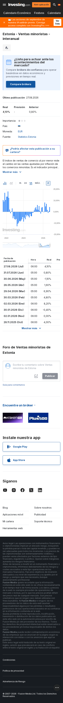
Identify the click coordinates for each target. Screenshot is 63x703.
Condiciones (9, 660)
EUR (20, 131)
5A (31, 183)
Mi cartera (8, 521)
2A (25, 183)
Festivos (39, 13)
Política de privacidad (13, 670)
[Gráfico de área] (11, 183)
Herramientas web (13, 528)
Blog (5, 507)
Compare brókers (20, 84)
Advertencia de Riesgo (14, 681)
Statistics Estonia (27, 136)
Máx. (37, 183)
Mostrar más (10, 172)
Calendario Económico (17, 13)
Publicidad (40, 514)
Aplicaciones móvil (13, 514)
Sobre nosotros (43, 507)
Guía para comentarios (14, 385)
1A (20, 183)
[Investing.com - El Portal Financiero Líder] (19, 5)
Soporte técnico (43, 521)
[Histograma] (5, 183)
